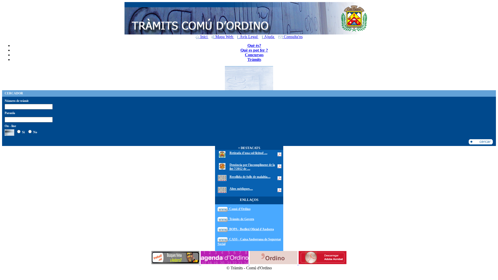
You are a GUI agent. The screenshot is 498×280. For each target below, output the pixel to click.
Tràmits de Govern (241, 219)
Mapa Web (224, 36)
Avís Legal (249, 36)
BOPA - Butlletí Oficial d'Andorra (251, 229)
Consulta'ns (293, 36)
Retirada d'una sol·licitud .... (248, 153)
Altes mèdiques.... (241, 189)
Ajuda (269, 36)
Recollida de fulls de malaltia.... (250, 177)
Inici (204, 36)
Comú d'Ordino (239, 209)
